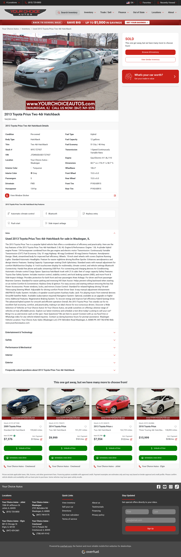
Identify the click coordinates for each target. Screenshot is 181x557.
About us (96, 503)
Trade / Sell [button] (105, 12)
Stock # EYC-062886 (146, 423)
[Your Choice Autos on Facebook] (157, 486)
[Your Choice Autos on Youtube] (164, 486)
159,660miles (36, 430)
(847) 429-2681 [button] (12, 530)
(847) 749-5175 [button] (42, 515)
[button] (12, 2)
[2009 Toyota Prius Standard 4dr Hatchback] (23, 404)
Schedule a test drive (18, 458)
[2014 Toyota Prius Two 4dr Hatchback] (68, 404)
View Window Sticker (19, 195)
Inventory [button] (88, 12)
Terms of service (69, 519)
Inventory (26, 29)
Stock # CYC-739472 (56, 423)
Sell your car (67, 507)
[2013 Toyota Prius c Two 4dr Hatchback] (113, 404)
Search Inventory (69, 12)
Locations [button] (156, 12)
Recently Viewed (167, 2)
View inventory (68, 503)
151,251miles (81, 430)
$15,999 (144, 437)
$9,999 (53, 437)
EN (132, 2)
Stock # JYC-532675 (101, 423)
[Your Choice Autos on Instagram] (170, 486)
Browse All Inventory (150, 52)
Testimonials (98, 507)
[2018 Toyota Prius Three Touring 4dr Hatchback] (158, 404)
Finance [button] (122, 12)
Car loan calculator (70, 515)
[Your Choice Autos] (25, 12)
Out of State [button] (139, 12)
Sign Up (150, 528)
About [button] (171, 12)
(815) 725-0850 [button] (34, 2)
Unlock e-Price (24, 448)
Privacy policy (98, 515)
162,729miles (126, 430)
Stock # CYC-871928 (11, 423)
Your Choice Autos (10, 29)
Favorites (147, 2)
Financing (96, 511)
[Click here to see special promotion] (90, 22)
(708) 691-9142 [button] (42, 533)
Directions (66, 511)
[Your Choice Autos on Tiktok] (176, 486)
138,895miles (171, 430)
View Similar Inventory (150, 59)
